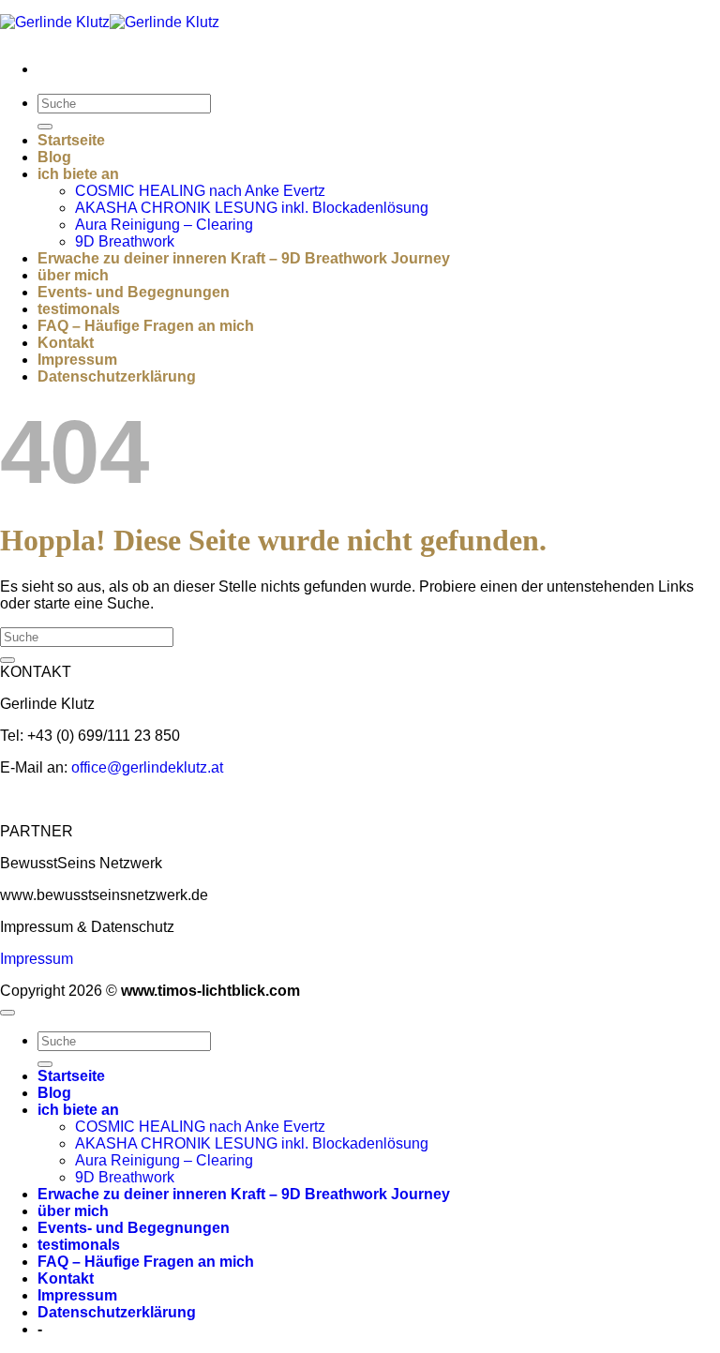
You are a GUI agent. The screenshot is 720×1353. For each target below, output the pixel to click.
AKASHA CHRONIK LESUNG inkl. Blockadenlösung (251, 208)
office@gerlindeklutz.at (147, 767)
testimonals (79, 309)
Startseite (71, 140)
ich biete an (78, 174)
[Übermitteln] (45, 126)
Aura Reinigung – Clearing (164, 225)
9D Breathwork (124, 241)
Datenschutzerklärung (117, 376)
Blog (54, 157)
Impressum (77, 360)
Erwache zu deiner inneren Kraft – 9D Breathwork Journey (244, 258)
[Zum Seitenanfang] (7, 1012)
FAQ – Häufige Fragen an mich (146, 326)
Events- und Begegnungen (134, 292)
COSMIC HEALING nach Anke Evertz (200, 191)
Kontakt (66, 343)
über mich (73, 275)
